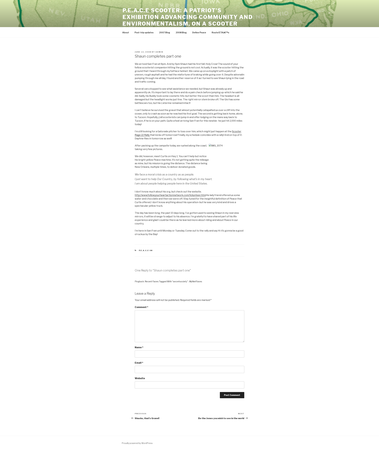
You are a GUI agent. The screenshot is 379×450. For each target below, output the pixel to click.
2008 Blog (181, 32)
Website (140, 378)
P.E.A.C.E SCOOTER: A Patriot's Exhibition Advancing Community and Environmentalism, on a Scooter (188, 17)
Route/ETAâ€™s (220, 32)
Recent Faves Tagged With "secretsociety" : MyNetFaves (173, 281)
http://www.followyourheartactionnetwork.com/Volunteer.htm (170, 195)
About (125, 32)
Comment (141, 307)
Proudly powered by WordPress (137, 443)
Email (139, 362)
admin (159, 52)
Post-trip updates (144, 32)
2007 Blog (164, 32)
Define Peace (199, 32)
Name (139, 347)
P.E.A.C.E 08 (146, 250)
